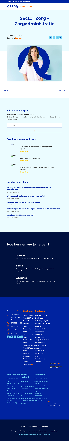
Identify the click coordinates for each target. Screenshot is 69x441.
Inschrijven (34, 131)
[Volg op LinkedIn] (57, 37)
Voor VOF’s (27, 321)
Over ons (26, 356)
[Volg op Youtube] (60, 37)
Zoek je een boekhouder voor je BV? (21, 215)
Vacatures (27, 364)
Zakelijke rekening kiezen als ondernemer (23, 202)
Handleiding (40, 359)
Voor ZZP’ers (28, 318)
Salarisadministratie (42, 323)
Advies (17, 192)
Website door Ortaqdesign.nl (48, 431)
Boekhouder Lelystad (41, 386)
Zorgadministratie (42, 340)
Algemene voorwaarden (30, 431)
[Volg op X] (54, 37)
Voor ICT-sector (29, 348)
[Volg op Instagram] (50, 37)
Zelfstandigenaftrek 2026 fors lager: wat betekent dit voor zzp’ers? (33, 209)
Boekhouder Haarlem (27, 391)
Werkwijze (27, 359)
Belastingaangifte (42, 321)
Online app (39, 337)
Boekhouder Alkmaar (27, 398)
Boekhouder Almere (40, 379)
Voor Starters (28, 315)
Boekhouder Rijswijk (13, 403)
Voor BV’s (27, 323)
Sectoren (18, 38)
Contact (38, 362)
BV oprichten (40, 342)
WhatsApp (15, 333)
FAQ (36, 356)
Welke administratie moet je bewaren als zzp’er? (26, 196)
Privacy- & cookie (16, 431)
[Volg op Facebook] (21, 337)
